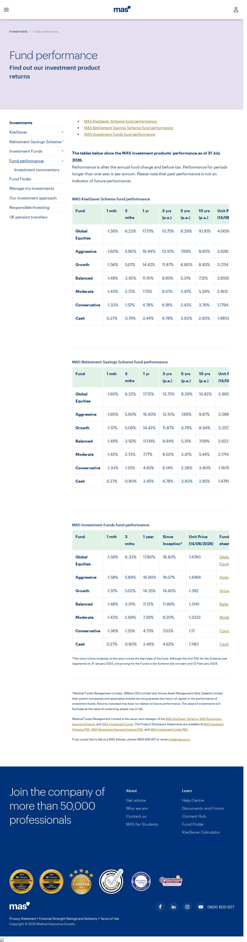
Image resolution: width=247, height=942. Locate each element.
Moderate (228, 617)
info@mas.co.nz (179, 739)
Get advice (136, 800)
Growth (226, 590)
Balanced (228, 604)
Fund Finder (193, 824)
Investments (18, 31)
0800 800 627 (220, 907)
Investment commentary (36, 169)
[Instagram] (187, 907)
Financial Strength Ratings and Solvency (68, 919)
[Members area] (234, 9)
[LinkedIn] (173, 907)
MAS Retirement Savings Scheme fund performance (128, 128)
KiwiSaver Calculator (201, 832)
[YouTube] (201, 907)
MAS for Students (142, 824)
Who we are (137, 808)
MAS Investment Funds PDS (169, 729)
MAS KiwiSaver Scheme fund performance (120, 121)
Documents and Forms (203, 808)
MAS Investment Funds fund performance (119, 134)
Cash (224, 644)
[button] (152, 790)
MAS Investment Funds (117, 724)
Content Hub (194, 816)
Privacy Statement (23, 919)
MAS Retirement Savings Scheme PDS (117, 729)
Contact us (136, 816)
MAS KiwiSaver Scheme (182, 718)
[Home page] (122, 10)
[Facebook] (160, 907)
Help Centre (193, 800)
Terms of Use (109, 919)
